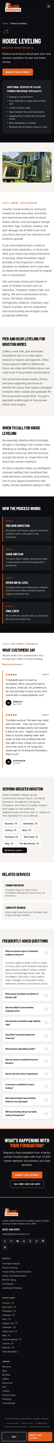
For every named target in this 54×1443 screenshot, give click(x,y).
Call (14, 1436)
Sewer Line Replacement (14, 1275)
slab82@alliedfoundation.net (15, 1234)
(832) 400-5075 (11, 1229)
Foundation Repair (11, 1263)
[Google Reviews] (4, 1247)
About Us (6, 1366)
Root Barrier (8, 1284)
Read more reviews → (13, 664)
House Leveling (9, 1267)
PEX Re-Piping (9, 1280)
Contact (6, 1391)
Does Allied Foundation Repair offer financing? (26, 1036)
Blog (4, 1370)
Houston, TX (11, 823)
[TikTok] (36, 1241)
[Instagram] (11, 1241)
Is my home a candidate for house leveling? (26, 1086)
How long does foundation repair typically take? (26, 1023)
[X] (30, 1241)
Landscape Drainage (12, 1288)
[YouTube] (17, 1241)
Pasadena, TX (9, 1311)
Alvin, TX (26, 830)
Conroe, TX (10, 830)
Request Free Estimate (18, 72)
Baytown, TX (8, 1347)
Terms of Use (27, 1423)
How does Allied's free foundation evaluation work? (26, 1009)
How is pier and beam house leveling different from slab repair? (26, 1100)
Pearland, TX (11, 837)
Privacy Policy (13, 1423)
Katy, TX (9, 843)
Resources (7, 1383)
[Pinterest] (43, 1241)
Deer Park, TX (31, 837)
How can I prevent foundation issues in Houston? (26, 1061)
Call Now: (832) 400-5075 (27, 1184)
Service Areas (9, 1395)
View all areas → (10, 1351)
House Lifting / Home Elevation (16, 1271)
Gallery (5, 1379)
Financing (6, 1399)
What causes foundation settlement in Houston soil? (26, 995)
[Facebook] (4, 1241)
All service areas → (14, 850)
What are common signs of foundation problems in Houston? (26, 953)
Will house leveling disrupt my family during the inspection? (26, 1113)
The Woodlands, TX (29, 843)
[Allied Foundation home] (12, 6)
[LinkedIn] (23, 1241)
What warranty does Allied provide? (26, 1048)
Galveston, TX (30, 823)
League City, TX (10, 1323)
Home (5, 23)
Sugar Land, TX (9, 1331)
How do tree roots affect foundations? (26, 1073)
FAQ (4, 1387)
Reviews (6, 1375)
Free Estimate (8, 1403)
